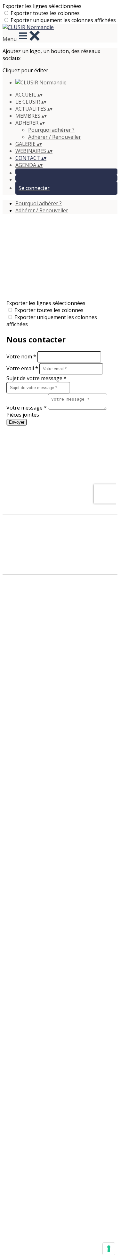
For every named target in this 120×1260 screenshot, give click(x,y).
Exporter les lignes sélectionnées (42, 6)
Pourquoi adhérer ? (51, 129)
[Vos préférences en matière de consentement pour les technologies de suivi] (109, 1249)
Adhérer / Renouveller (54, 136)
